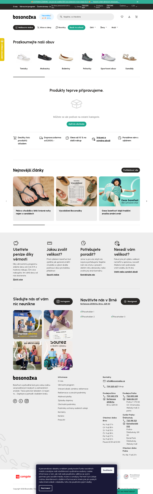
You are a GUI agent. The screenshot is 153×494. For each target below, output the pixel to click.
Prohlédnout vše (130, 170)
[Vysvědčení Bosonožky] (76, 191)
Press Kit (61, 420)
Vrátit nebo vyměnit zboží (126, 272)
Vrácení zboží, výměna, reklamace (73, 389)
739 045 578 (110, 7)
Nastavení (45, 488)
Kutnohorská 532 (132, 425)
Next (146, 201)
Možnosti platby (65, 396)
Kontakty (62, 412)
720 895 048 (132, 396)
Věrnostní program (27, 7)
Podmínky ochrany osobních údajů (73, 408)
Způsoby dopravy (65, 400)
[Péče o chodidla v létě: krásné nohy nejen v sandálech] (33, 191)
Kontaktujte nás (87, 274)
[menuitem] (24, 27)
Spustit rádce (53, 274)
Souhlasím (107, 470)
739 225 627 (85, 7)
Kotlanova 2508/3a (111, 400)
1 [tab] (29, 76)
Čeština (123, 6)
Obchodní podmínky (67, 404)
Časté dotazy (42, 7)
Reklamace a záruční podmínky (72, 392)
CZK (133, 6)
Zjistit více (18, 279)
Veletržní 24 (132, 399)
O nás (15, 7)
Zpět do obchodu (76, 124)
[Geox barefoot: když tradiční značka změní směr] (119, 191)
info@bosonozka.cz (116, 381)
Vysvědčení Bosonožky (70, 210)
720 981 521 (132, 420)
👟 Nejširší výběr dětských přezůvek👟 (105, 2)
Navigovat (132, 301)
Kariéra (61, 416)
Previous (6, 201)
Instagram (65, 301)
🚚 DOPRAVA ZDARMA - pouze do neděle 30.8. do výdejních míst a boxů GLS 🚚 (60, 2)
